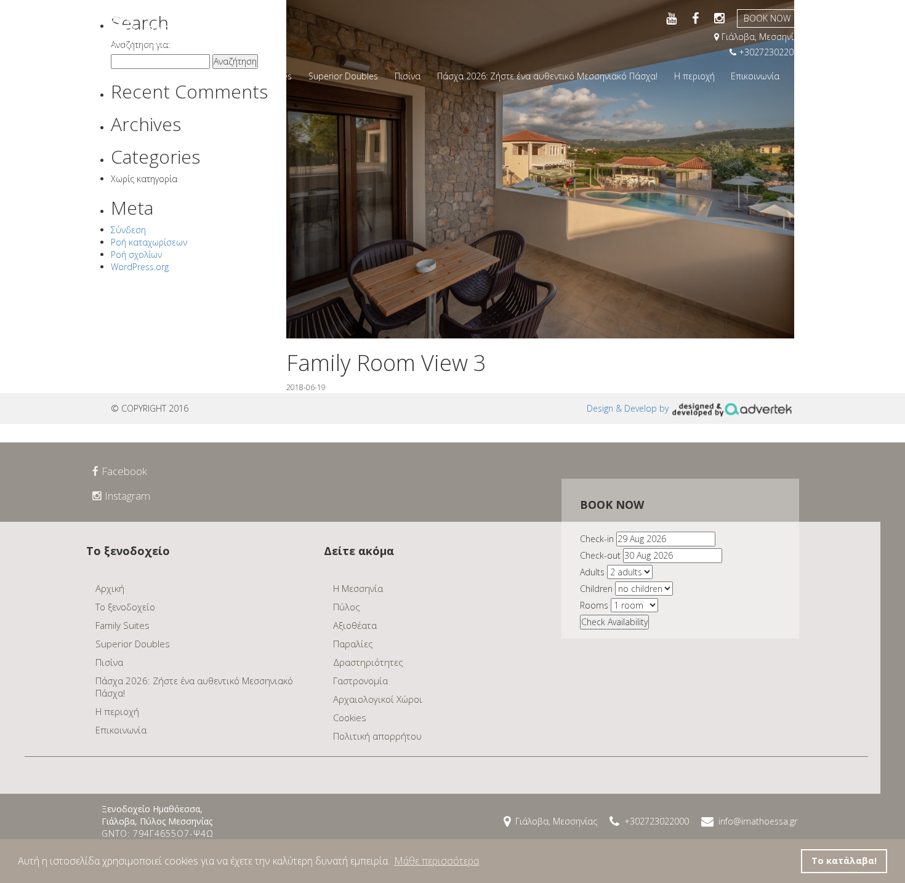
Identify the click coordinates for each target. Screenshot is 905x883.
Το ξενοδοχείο (195, 76)
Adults (592, 572)
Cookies (349, 717)
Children (596, 588)
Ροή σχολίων (136, 254)
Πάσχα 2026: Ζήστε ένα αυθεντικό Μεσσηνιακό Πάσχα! (547, 76)
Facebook (124, 471)
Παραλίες (353, 643)
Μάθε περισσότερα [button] (436, 861)
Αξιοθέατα (355, 625)
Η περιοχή (694, 76)
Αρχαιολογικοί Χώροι (377, 699)
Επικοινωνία (755, 76)
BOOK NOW (767, 18)
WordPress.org (140, 267)
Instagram (127, 496)
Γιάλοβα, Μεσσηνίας (761, 36)
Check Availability (614, 622)
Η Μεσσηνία (358, 588)
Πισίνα (407, 76)
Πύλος (346, 607)
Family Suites (266, 76)
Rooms (594, 605)
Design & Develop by (629, 408)
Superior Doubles (343, 76)
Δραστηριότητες (368, 662)
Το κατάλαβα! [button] (844, 860)
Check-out (600, 555)
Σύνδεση (128, 230)
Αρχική (137, 76)
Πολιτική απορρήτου (377, 736)
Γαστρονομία (360, 680)
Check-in (597, 539)
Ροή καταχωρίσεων (149, 242)
